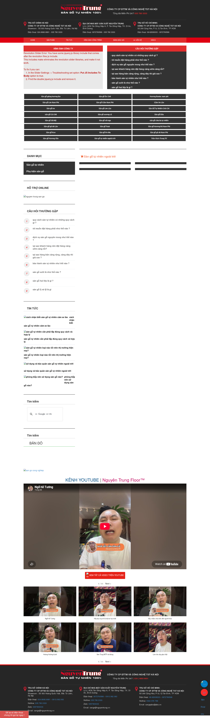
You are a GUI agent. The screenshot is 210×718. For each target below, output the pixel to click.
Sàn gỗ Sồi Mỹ (50, 120)
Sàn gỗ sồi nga (105, 120)
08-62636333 (154, 697)
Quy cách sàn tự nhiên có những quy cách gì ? (135, 55)
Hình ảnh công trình (92, 40)
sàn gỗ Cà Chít (51, 115)
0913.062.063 (58, 699)
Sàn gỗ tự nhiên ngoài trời (104, 138)
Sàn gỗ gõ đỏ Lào (51, 126)
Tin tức (69, 40)
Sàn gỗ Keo (50, 132)
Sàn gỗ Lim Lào (105, 109)
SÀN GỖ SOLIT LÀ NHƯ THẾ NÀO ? (126, 82)
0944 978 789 (152, 700)
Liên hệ (138, 40)
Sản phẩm (50, 40)
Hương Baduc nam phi (159, 97)
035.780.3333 (41, 703)
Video (153, 40)
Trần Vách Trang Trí (159, 138)
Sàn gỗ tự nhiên (35, 165)
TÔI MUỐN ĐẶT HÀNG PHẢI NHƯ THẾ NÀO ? (130, 59)
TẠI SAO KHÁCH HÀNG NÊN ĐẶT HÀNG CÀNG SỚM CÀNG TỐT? (138, 69)
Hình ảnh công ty (63, 48)
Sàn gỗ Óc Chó (105, 97)
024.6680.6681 (44, 699)
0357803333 (38, 706)
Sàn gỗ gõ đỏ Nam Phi (159, 132)
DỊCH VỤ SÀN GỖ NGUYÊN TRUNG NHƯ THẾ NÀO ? (133, 64)
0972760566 (98, 696)
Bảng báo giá (118, 40)
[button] (108, 583)
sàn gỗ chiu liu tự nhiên (159, 120)
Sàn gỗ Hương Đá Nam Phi (159, 126)
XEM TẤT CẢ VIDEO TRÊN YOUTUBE (106, 575)
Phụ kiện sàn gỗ (35, 171)
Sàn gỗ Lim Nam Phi (51, 103)
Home (32, 40)
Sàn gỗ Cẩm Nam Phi (104, 103)
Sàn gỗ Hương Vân (50, 138)
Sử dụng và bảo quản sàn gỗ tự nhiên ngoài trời (47, 370)
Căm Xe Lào (159, 103)
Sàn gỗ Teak (105, 126)
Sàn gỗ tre (51, 109)
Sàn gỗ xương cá (105, 115)
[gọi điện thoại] (204, 692)
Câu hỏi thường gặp (146, 48)
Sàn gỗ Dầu (159, 115)
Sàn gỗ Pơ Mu (105, 132)
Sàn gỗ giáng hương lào (50, 97)
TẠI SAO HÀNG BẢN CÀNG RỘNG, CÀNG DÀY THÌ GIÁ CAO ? (137, 73)
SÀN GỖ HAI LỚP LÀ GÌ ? (122, 87)
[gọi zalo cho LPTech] (204, 683)
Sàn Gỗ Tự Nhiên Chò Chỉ (159, 109)
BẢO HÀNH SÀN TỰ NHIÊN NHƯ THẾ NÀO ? (130, 78)
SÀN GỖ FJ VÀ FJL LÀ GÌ (42, 289)
